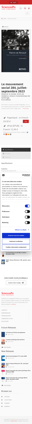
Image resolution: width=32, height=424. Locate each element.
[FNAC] (8, 134)
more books (7, 347)
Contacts (4, 310)
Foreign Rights (5, 313)
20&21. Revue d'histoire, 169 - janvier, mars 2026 (18, 260)
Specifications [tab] (9, 150)
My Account (5, 321)
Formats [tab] (7, 153)
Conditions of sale (7, 318)
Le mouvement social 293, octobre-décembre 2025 (16, 253)
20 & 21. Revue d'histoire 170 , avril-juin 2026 (17, 364)
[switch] (27, 211)
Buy (26, 121)
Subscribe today (14, 283)
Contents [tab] (7, 157)
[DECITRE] (6, 134)
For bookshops (6, 316)
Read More (26, 108)
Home (4, 18)
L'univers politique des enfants (15, 339)
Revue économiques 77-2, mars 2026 (16, 356)
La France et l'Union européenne (15, 332)
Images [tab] (6, 26)
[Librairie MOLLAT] (10, 134)
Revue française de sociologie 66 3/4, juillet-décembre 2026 (16, 378)
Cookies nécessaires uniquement (16, 247)
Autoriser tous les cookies (16, 235)
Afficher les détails (21, 230)
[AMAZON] (4, 134)
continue (13, 304)
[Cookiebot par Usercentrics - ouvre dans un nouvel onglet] (22, 175)
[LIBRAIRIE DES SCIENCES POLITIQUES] (27, 132)
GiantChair (14, 421)
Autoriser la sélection (16, 241)
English (14, 2)
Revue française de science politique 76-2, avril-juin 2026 (18, 371)
